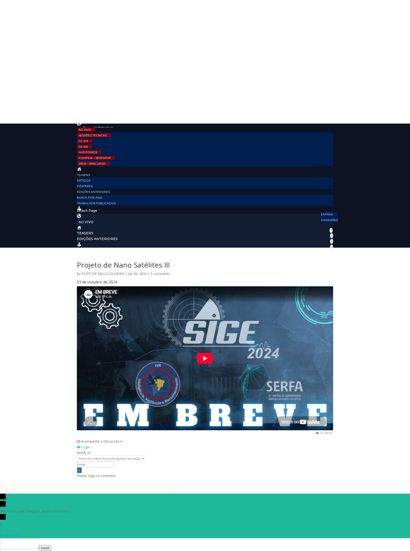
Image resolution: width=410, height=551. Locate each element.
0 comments (160, 273)
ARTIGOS (83, 180)
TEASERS (83, 175)
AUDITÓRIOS (88, 152)
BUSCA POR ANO (89, 197)
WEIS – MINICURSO (92, 163)
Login (85, 447)
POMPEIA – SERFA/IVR (95, 158)
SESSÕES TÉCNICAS (93, 135)
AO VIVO (85, 129)
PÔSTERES (85, 186)
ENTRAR (327, 214)
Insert (45, 548)
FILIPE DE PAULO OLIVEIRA (102, 273)
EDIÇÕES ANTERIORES (93, 192)
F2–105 (83, 146)
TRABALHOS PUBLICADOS (96, 203)
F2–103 (83, 141)
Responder (11, 535)
